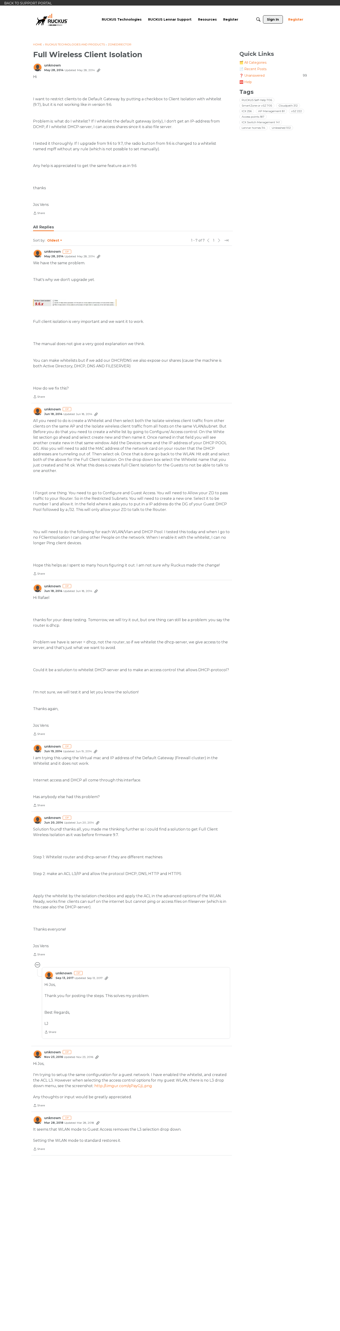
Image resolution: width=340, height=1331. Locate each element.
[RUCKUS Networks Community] (52, 19)
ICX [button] (247, 111)
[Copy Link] (98, 70)
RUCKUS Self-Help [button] (257, 100)
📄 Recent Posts (252, 69)
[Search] (258, 19)
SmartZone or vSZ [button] (257, 105)
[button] (74, 302)
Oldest (53, 240)
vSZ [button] (296, 111)
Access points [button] (253, 116)
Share (39, 213)
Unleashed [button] (281, 127)
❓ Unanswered (273, 75)
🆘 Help (245, 82)
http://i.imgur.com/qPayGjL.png (123, 1086)
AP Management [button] (271, 111)
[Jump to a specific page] (226, 240)
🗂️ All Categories (252, 62)
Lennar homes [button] (253, 127)
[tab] (43, 227)
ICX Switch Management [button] (261, 122)
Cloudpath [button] (288, 105)
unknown (52, 65)
